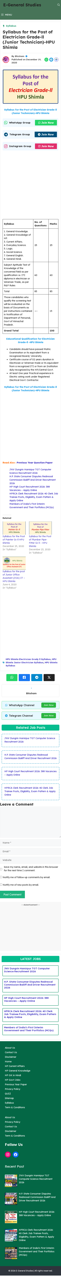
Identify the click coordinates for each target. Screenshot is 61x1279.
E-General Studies (22, 4)
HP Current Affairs (15, 1066)
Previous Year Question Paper (35, 462)
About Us (10, 1047)
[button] (58, 5)
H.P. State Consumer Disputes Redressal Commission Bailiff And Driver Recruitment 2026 (32, 480)
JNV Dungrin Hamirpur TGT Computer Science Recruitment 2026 (27, 970)
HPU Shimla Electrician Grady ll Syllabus (28, 659)
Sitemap (9, 1098)
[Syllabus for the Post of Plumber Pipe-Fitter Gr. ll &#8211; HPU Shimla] (40, 528)
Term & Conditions (15, 1107)
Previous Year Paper (16, 1084)
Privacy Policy (12, 1089)
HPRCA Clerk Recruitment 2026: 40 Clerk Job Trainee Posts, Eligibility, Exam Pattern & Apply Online (33, 497)
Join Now (47, 122)
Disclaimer (10, 1056)
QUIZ (8, 1093)
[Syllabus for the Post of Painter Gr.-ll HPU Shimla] (14, 528)
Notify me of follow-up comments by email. (26, 877)
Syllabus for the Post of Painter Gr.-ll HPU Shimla (14, 539)
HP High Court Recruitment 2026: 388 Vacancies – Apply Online (26, 999)
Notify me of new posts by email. (21, 884)
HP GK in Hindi (13, 1075)
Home (8, 1061)
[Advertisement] (30, 186)
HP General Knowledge (17, 1070)
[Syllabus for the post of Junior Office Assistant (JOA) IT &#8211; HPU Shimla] (14, 563)
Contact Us (11, 1052)
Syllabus (11, 25)
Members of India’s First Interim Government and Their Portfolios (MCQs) (29, 1029)
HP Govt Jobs (12, 1079)
